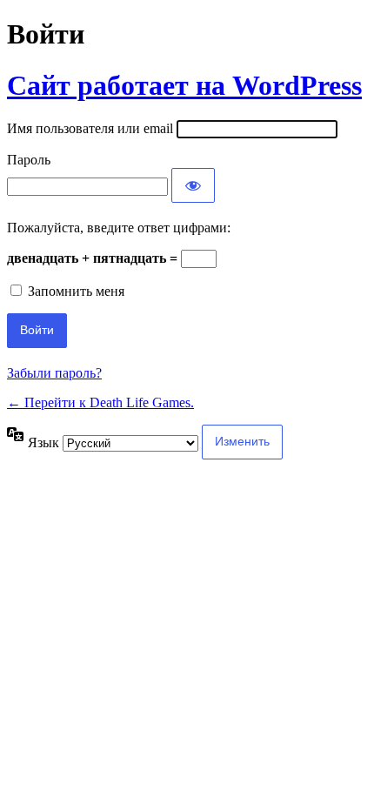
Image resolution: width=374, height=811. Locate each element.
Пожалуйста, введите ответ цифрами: (118, 227)
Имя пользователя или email (90, 128)
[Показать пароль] (193, 185)
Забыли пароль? (54, 372)
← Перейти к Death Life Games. (100, 402)
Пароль (28, 159)
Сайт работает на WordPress (184, 85)
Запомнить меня (76, 291)
